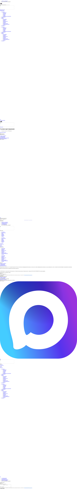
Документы (4, 12)
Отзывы (4, 15)
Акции (2, 17)
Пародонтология (5, 23)
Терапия (4, 22)
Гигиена (3, 254)
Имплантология (5, 21)
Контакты (3, 25)
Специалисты (2, 365)
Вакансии (4, 29)
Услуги (3, 18)
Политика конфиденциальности (4, 269)
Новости (3, 240)
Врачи (2, 233)
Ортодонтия (5, 34)
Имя (0, 273)
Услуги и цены (4, 232)
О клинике (3, 237)
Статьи (4, 14)
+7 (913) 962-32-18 (2, 137)
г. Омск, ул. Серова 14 (3, 135)
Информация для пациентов (7, 16)
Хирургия (4, 37)
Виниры (4, 20)
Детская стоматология (6, 24)
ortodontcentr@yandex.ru (3, 138)
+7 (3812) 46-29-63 (2, 120)
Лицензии (4, 13)
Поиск (1, 4)
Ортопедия (3, 256)
